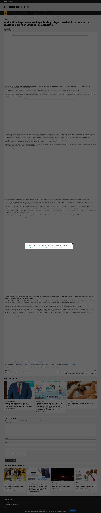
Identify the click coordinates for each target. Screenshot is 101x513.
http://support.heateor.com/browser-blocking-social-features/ (40, 247)
